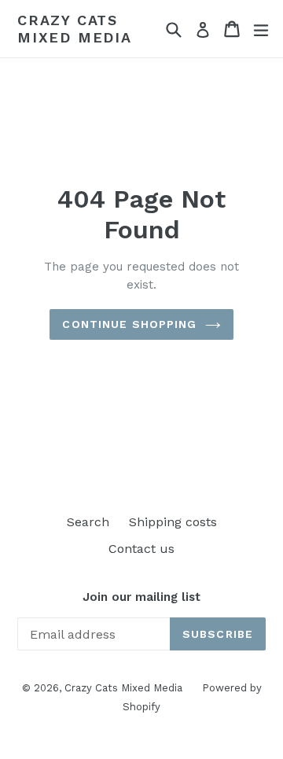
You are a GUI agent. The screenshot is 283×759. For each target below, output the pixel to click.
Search (88, 521)
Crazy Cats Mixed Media (74, 29)
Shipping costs (173, 521)
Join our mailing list (141, 597)
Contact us (141, 548)
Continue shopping (129, 324)
